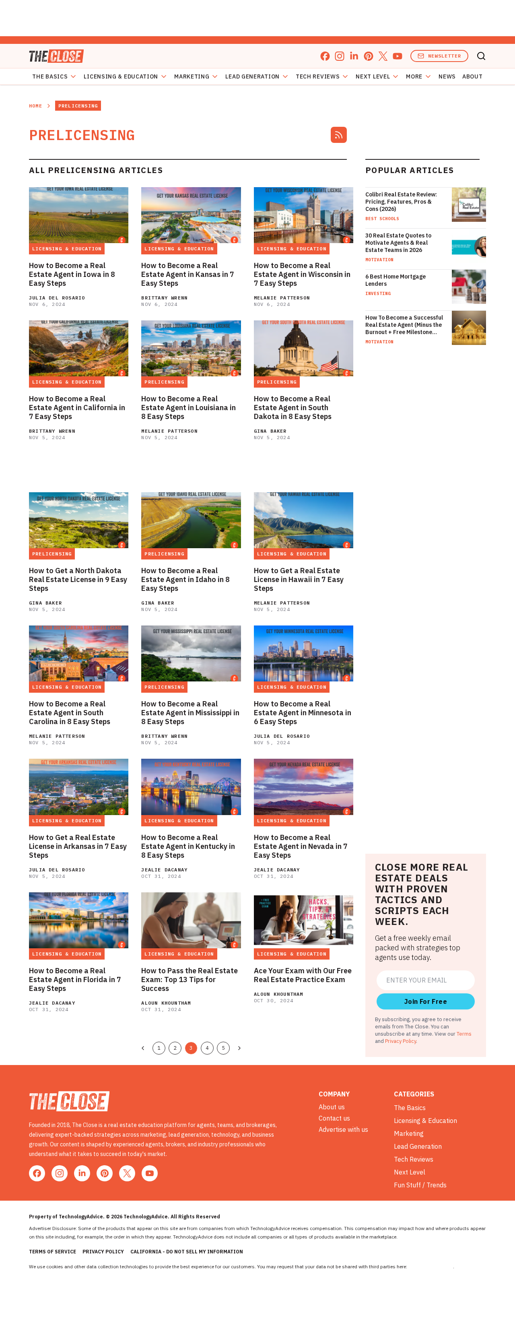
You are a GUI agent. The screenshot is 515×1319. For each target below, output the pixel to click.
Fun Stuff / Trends (420, 1185)
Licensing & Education (121, 76)
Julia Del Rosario (57, 298)
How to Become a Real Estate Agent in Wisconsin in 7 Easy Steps (302, 274)
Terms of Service (52, 1252)
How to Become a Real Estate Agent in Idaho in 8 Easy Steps (185, 579)
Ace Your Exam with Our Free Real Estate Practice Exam (303, 975)
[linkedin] (354, 56)
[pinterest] (368, 56)
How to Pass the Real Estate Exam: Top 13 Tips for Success (189, 979)
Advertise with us (343, 1129)
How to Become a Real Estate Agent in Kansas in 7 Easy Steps (187, 274)
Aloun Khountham (166, 1003)
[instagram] (339, 56)
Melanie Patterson (282, 298)
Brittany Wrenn (164, 298)
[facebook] (325, 56)
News (447, 76)
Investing (378, 293)
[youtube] (397, 56)
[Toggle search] (481, 56)
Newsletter (444, 56)
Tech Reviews (318, 76)
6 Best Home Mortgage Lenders (395, 280)
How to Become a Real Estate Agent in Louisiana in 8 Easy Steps (188, 407)
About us (332, 1107)
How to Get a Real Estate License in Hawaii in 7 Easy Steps (299, 579)
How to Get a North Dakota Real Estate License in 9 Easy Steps (78, 579)
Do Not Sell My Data (430, 1266)
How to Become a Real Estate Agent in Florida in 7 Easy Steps (75, 979)
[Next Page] (239, 1048)
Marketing (191, 76)
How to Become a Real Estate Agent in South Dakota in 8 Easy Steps (293, 407)
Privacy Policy (400, 1041)
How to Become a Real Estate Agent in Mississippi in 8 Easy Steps (190, 713)
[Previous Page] (142, 1048)
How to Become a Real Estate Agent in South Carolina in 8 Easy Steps (69, 713)
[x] (383, 56)
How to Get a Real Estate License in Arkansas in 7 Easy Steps (78, 846)
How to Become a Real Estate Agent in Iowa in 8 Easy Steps (72, 274)
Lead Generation (252, 76)
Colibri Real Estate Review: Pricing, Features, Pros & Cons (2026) (401, 202)
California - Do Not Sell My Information (186, 1252)
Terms (464, 1033)
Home (35, 106)
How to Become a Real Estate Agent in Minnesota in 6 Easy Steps (302, 713)
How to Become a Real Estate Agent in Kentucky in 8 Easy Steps (188, 846)
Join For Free (425, 1001)
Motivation (379, 259)
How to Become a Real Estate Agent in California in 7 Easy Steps (77, 407)
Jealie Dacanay (164, 870)
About (472, 76)
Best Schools (382, 218)
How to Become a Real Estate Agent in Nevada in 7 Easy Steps (301, 846)
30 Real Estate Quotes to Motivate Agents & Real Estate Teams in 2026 (398, 243)
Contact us (334, 1118)
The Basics (50, 76)
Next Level (373, 76)
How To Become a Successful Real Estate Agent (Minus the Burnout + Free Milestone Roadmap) (404, 325)
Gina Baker (270, 431)
